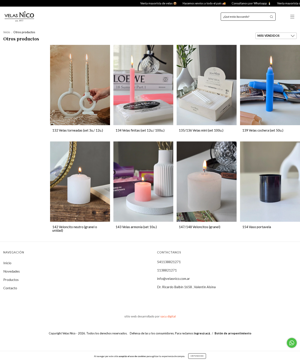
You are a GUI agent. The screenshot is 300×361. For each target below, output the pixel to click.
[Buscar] (271, 16)
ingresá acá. (202, 333)
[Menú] (292, 17)
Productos (11, 280)
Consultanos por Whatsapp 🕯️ (229, 3)
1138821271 (167, 270)
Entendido (197, 356)
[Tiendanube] (150, 342)
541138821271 (169, 262)
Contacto (10, 288)
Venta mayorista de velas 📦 (136, 3)
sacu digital (168, 316)
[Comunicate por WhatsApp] (292, 343)
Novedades (11, 271)
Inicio (6, 32)
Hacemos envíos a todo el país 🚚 (182, 3)
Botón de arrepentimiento (233, 333)
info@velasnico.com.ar (173, 278)
